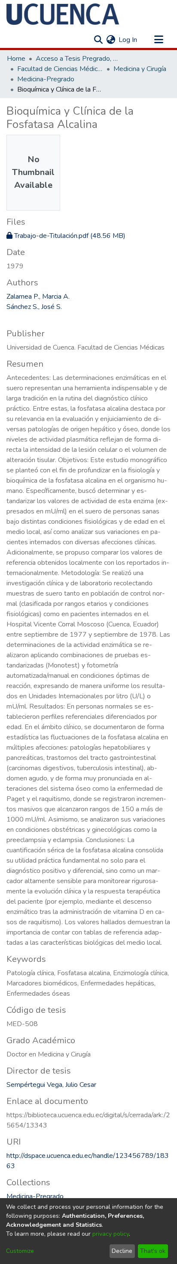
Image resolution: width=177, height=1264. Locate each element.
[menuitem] (110, 40)
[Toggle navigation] (158, 40)
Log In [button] (128, 40)
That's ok (152, 1251)
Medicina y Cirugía (139, 69)
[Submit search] (98, 40)
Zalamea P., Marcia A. (38, 296)
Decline (122, 1251)
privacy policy (110, 1234)
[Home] (62, 14)
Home (16, 58)
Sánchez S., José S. (34, 307)
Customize (20, 1251)
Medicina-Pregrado (45, 79)
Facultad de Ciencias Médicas (60, 69)
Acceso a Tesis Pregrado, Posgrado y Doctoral (79, 58)
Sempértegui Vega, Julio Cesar (51, 1084)
